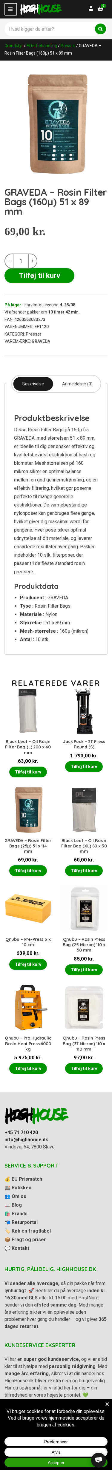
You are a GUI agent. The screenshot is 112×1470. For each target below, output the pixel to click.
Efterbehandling (42, 45)
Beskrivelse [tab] (33, 384)
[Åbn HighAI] (98, 1460)
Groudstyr (13, 45)
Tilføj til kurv (39, 275)
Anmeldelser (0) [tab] (77, 384)
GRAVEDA (41, 341)
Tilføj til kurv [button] (28, 772)
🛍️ (15, 1213)
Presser (68, 45)
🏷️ (27, 1231)
